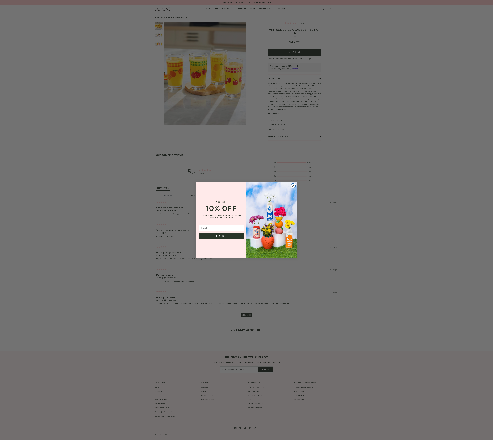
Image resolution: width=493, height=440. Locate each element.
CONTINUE (221, 236)
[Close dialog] (293, 185)
